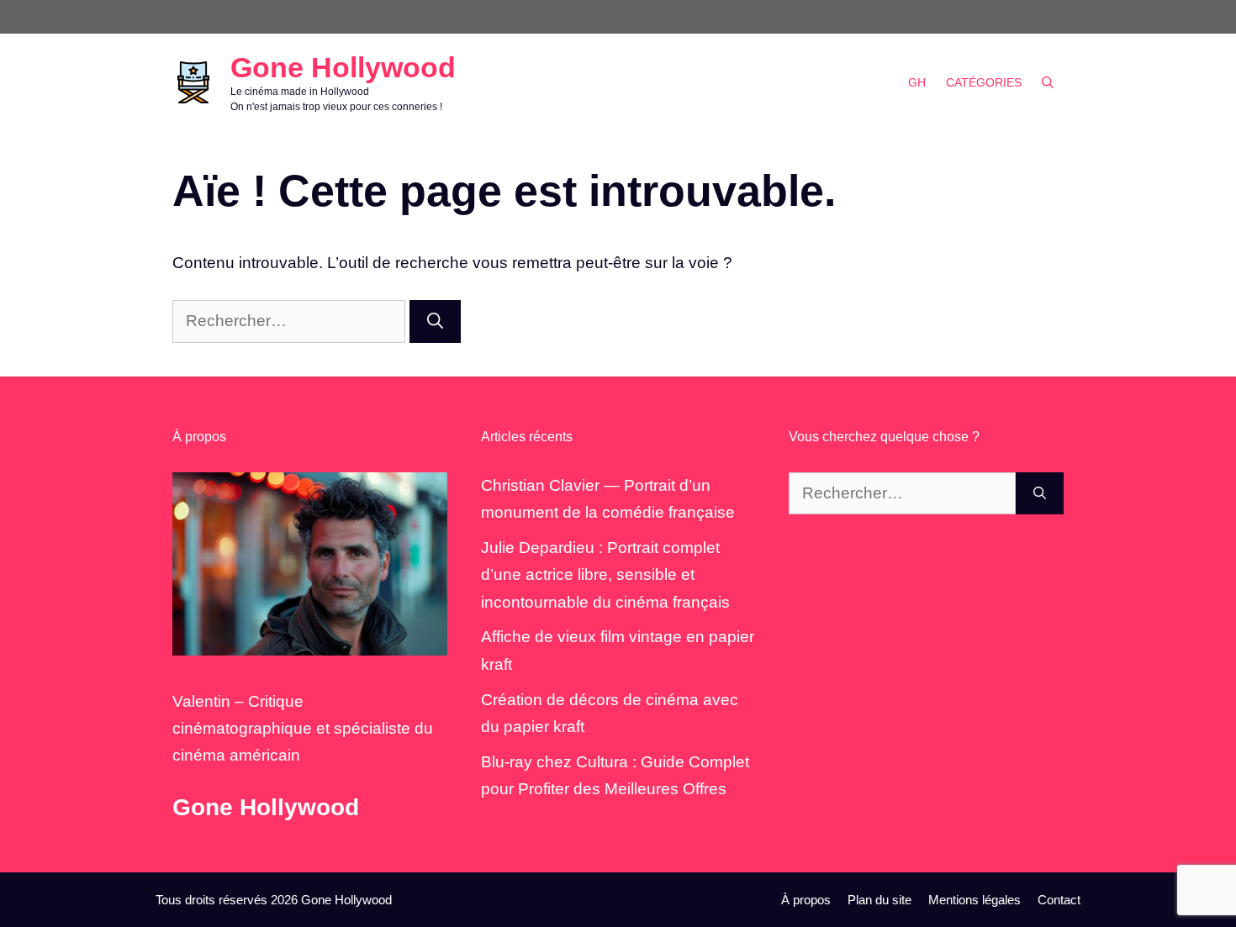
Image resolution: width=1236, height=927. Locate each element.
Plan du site (879, 900)
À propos (806, 900)
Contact (1059, 900)
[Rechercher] (435, 321)
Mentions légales (974, 900)
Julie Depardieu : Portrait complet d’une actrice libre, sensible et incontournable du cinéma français (605, 575)
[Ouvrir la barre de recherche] (1048, 82)
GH (917, 82)
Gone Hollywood (343, 67)
